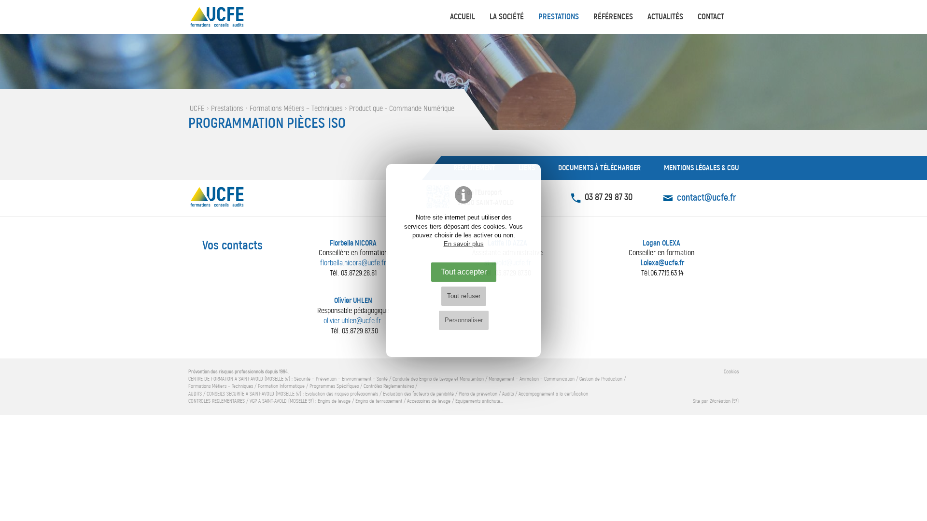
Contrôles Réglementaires (389, 386)
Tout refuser (463, 296)
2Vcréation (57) (724, 401)
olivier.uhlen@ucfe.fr (352, 320)
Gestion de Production (600, 379)
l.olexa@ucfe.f (661, 263)
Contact (711, 17)
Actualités (665, 17)
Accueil (462, 17)
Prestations (558, 17)
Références (613, 17)
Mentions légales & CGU (701, 167)
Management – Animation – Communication (532, 379)
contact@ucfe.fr (706, 198)
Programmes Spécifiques (334, 386)
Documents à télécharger (599, 167)
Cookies (731, 372)
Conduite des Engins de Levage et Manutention (438, 379)
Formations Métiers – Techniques (220, 386)
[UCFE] (236, 17)
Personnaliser (464, 320)
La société (507, 17)
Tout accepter (464, 271)
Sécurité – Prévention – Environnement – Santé (341, 379)
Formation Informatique (281, 386)
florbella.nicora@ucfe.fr (353, 262)
